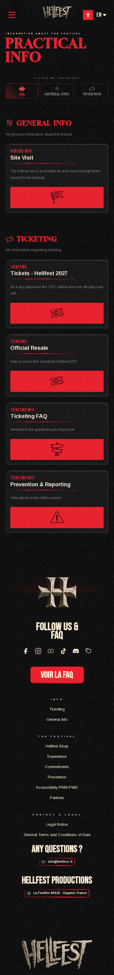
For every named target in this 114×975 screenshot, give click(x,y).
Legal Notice (57, 824)
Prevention (57, 777)
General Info (56, 94)
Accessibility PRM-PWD (57, 787)
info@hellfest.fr (60, 861)
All (22, 94)
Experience (57, 756)
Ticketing (92, 94)
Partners (57, 797)
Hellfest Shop (57, 746)
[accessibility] (88, 15)
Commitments (57, 766)
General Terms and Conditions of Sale (57, 834)
